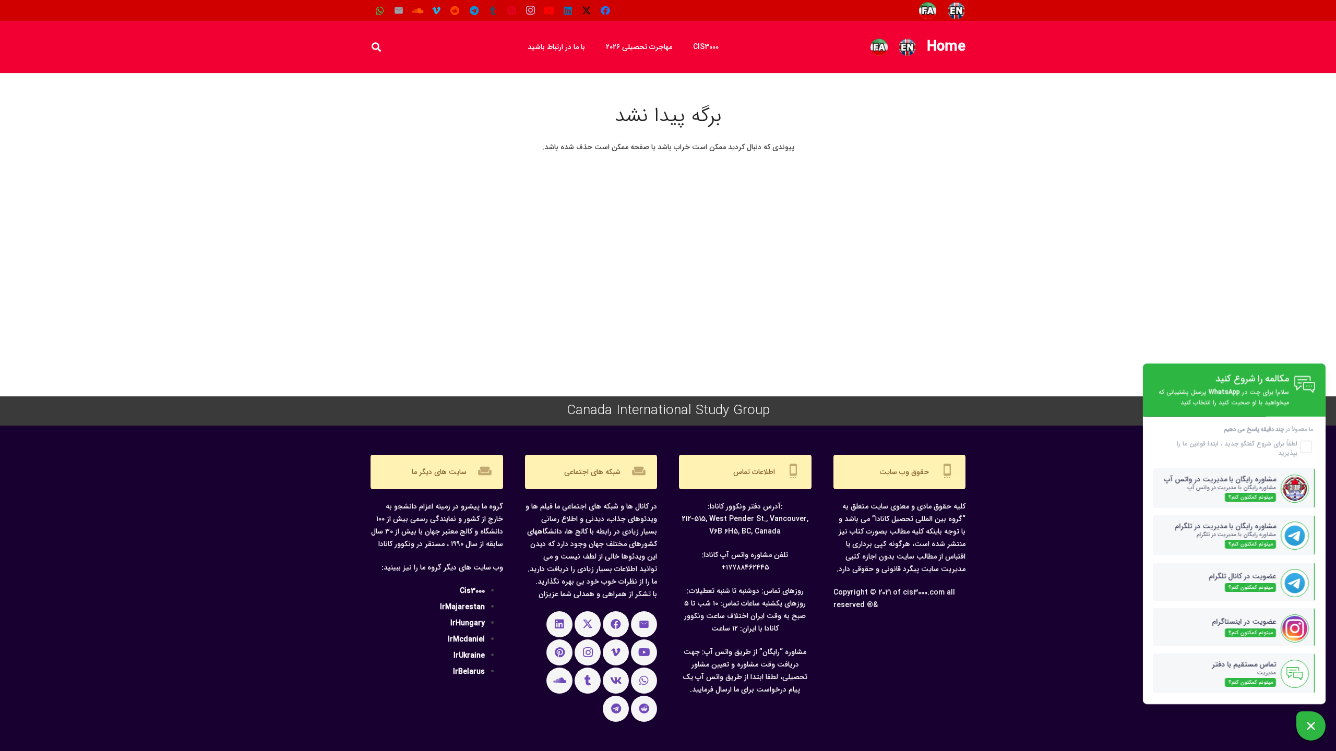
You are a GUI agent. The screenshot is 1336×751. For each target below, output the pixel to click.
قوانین (1196, 444)
